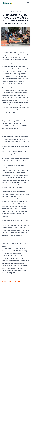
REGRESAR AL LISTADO (12, 281)
